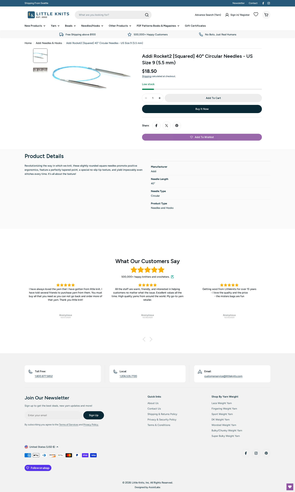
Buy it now (202, 109)
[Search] (147, 15)
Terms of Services (68, 424)
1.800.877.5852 (44, 376)
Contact (253, 3)
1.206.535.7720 (128, 376)
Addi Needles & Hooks (49, 43)
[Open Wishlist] (289, 486)
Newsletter (239, 3)
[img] (147, 270)
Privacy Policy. (91, 424)
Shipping (146, 76)
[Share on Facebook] (156, 125)
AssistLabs (154, 487)
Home (28, 43)
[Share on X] (167, 125)
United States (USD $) (42, 446)
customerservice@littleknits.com (223, 376)
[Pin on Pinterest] (177, 125)
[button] (145, 339)
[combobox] (113, 15)
